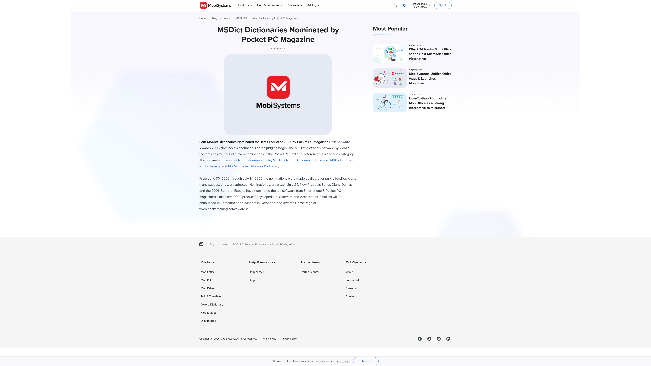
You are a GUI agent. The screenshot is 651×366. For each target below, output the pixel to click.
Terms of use (269, 338)
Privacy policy (289, 338)
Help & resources (268, 5)
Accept (365, 361)
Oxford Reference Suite (253, 160)
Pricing (311, 5)
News (226, 18)
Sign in (443, 5)
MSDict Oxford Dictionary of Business (301, 160)
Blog (214, 18)
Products (243, 5)
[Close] (644, 360)
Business (293, 5)
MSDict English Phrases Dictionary (253, 166)
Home (202, 18)
